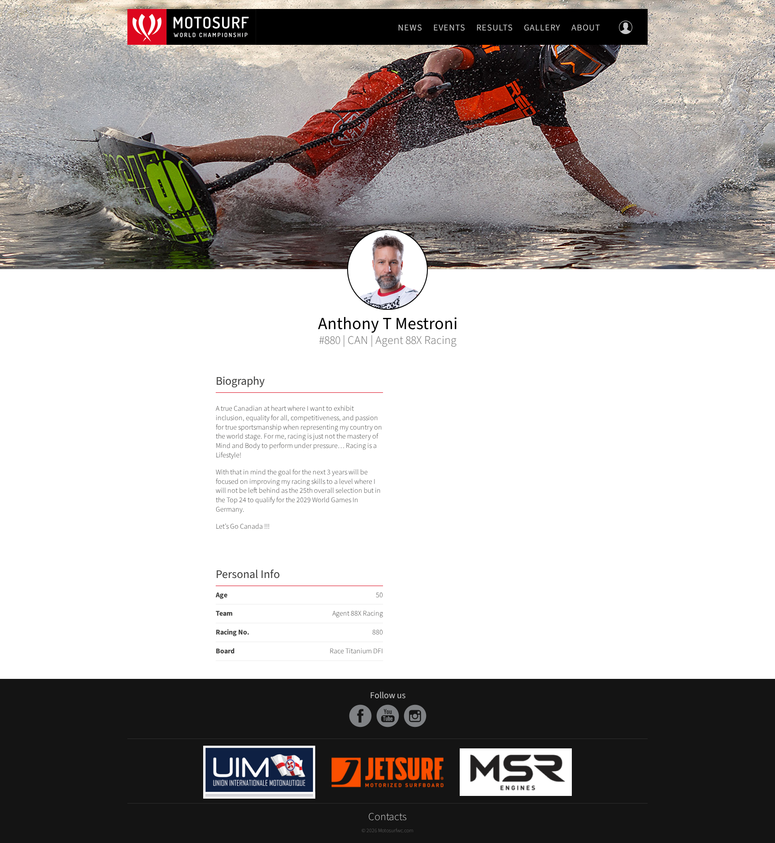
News (410, 28)
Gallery (542, 28)
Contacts (387, 817)
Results (494, 28)
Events (449, 28)
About (586, 28)
